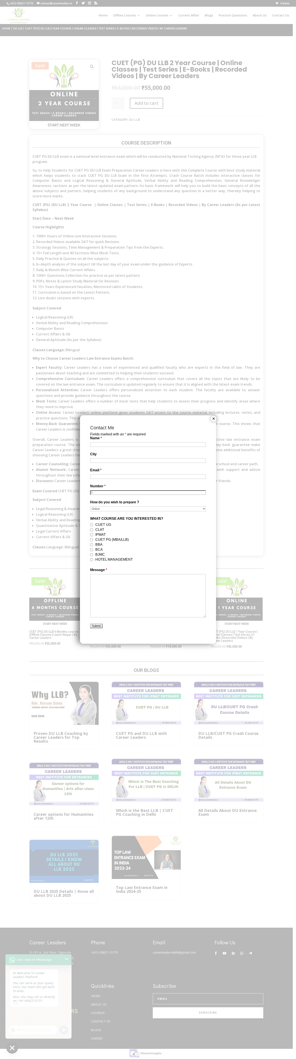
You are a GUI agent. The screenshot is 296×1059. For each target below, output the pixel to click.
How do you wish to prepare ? (114, 502)
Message (98, 570)
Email (95, 470)
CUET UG (103, 524)
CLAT (99, 529)
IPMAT (100, 534)
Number (98, 486)
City (93, 454)
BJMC (100, 554)
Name (96, 438)
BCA (99, 549)
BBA (98, 544)
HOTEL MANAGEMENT (114, 559)
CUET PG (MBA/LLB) (112, 539)
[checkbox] (91, 524)
